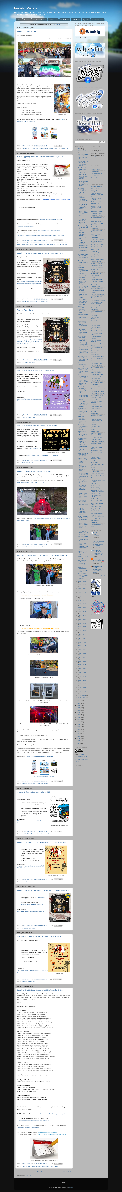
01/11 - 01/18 (82, 695)
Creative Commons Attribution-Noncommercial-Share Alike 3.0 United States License (81, 758)
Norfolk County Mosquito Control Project (96, 458)
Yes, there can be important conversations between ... (83, 250)
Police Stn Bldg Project (97, 473)
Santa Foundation (96, 486)
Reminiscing (96, 535)
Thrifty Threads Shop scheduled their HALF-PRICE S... (83, 177)
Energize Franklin (96, 261)
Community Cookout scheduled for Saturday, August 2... (82, 191)
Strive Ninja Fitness (96, 506)
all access (24, 148)
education (31, 148)
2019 (78, 715)
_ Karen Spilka (95, 180)
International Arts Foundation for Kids (96, 420)
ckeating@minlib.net (35, 448)
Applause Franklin (96, 201)
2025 (78, 700)
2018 (78, 717)
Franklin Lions (95, 354)
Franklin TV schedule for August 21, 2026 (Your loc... (82, 220)
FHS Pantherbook (96, 273)
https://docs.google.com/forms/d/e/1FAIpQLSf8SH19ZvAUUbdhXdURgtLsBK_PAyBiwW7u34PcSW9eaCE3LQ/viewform (29, 283)
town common (46, 1166)
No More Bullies (95, 455)
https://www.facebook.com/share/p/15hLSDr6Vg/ (42, 455)
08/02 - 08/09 (82, 585)
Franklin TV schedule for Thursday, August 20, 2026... (82, 309)
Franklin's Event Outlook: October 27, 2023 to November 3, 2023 (40, 990)
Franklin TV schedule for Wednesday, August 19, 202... (82, 389)
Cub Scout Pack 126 (97, 245)
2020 (78, 712)
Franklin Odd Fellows (97, 363)
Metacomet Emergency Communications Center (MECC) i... (83, 270)
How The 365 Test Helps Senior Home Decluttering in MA (98, 553)
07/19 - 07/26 (82, 592)
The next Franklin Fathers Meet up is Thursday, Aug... (83, 352)
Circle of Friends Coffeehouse (95, 234)
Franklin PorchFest (96, 365)
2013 (78, 729)
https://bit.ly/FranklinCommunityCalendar (51, 219)
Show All (103, 575)
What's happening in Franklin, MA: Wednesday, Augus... (83, 317)
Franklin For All (95, 325)
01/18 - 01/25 (82, 691)
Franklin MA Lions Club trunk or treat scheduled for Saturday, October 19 (43, 890)
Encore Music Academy (97, 259)
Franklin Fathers (95, 321)
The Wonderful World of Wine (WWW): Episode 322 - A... (82, 488)
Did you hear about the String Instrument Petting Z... (83, 282)
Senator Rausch (95, 169)
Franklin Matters (25, 8)
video (37, 546)
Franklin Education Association (96, 312)
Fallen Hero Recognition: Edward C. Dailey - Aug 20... (82, 235)
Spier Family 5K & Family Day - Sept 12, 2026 (83, 454)
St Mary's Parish (95, 499)
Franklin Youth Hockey (97, 393)
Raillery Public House (27, 244)
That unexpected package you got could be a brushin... (82, 206)
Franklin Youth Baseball (97, 389)
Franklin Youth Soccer (97, 395)
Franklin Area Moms (97, 288)
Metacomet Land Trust (97, 441)
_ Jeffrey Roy (95, 175)
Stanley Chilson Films (97, 501)
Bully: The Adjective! (97, 221)
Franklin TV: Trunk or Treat (26, 31)
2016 (78, 722)
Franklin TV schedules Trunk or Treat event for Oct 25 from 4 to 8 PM (42, 842)
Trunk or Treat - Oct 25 (25, 310)
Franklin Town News (97, 382)
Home (19, 20)
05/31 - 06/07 (82, 619)
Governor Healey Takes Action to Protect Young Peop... (83, 495)
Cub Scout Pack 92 (96, 247)
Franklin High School (27, 242)
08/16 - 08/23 (82, 151)
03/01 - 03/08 (82, 668)
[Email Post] (51, 145)
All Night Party (95, 191)
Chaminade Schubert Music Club (97, 224)
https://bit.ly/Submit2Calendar (26, 226)
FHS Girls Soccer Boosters (96, 270)
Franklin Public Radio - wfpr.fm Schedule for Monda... (83, 525)
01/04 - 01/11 (82, 697)
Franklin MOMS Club (97, 359)
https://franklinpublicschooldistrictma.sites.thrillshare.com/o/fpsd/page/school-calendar (41, 235)
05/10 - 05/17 (82, 630)
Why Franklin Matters (39, 20)
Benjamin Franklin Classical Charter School (96, 207)
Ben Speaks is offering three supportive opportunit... (82, 563)
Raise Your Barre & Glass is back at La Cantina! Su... (83, 518)
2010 (78, 736)
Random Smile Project (97, 476)
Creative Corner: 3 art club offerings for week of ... (83, 440)
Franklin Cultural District (98, 300)
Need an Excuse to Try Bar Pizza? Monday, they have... (83, 358)
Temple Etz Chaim (96, 511)
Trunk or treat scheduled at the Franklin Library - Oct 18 (37, 426)
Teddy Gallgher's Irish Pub (41, 244)
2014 (78, 726)
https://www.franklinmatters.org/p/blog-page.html (53, 1114)
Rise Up (93, 478)
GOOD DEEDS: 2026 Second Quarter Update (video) (83, 295)
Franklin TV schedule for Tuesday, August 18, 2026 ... (82, 468)
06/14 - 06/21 (82, 611)
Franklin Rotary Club (97, 374)
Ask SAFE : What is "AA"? (83, 557)
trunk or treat (64, 148)
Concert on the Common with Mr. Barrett (97, 570)
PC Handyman (95, 471)
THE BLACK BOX (54, 244)
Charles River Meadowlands (95, 227)
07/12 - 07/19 (82, 596)
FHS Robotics (95, 275)
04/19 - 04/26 (82, 642)
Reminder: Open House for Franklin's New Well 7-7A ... (83, 338)
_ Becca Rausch (95, 171)
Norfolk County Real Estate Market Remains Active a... (83, 503)
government (53, 148)
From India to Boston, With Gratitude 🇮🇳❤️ (98, 561)
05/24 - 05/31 (82, 623)
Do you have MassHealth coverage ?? (82, 364)
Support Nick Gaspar (97, 509)
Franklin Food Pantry (97, 323)
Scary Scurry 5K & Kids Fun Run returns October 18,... (83, 370)
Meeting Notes (53, 20)
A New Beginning (98, 559)
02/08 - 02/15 (82, 680)
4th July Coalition (96, 188)
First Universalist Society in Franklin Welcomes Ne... (83, 243)
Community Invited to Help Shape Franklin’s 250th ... (83, 256)
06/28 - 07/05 (82, 604)
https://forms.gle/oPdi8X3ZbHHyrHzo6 (28, 1127)
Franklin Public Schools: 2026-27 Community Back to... (83, 404)
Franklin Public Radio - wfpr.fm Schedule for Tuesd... (83, 460)
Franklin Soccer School (97, 380)
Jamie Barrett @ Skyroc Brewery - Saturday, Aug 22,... (83, 345)
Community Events (97, 20)
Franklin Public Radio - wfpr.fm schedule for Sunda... (83, 576)
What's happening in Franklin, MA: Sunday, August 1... (83, 539)
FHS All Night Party (96, 263)
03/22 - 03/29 (82, 657)
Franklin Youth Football (97, 391)
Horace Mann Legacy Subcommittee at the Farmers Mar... (83, 411)
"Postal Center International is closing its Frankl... (83, 263)
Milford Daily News (96, 450)
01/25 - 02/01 (82, 687)
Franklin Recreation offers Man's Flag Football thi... (82, 331)
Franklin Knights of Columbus (96, 348)
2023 (78, 705)
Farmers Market (30, 1166)
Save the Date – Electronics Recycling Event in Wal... (83, 434)
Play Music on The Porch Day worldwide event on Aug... (83, 183)
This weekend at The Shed (82, 276)
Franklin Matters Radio (97, 356)
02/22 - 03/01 (82, 672)
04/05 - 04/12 (82, 649)
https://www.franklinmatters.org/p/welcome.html (40, 756)
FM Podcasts (76, 20)
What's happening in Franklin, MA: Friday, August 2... (83, 157)
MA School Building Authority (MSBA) (96, 434)
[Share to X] (58, 146)
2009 (78, 738)
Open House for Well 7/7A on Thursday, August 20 (82, 170)
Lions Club (37, 301)
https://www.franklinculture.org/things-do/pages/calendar (34, 1120)
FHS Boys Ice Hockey (97, 267)
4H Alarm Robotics (96, 186)
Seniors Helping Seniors (98, 488)
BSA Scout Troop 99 (97, 215)
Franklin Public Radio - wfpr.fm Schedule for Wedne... (83, 382)
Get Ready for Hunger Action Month (82, 481)
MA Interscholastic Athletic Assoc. (96, 430)
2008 (78, 741)
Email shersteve (95, 157)
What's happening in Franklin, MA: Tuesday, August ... (83, 397)
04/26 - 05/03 (82, 638)
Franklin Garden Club (97, 331)
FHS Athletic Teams (96, 265)
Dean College (95, 249)
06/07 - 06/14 (82, 615)
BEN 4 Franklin (95, 204)
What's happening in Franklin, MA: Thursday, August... (83, 228)
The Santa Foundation (97, 513)
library (54, 242)
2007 (78, 743)
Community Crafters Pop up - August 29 (83, 376)
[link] (32, 904)
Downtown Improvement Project (97, 252)
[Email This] (55, 146)
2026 (78, 149)
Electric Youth (95, 257)
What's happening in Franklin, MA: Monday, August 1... (83, 475)
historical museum (39, 242)
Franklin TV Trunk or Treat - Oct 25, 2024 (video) (34, 471)
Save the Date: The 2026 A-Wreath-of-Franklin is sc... (83, 323)
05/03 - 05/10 (82, 634)
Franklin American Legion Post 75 (96, 285)
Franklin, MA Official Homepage (96, 398)
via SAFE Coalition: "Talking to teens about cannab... (82, 511)
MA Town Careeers (96, 437)
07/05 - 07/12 (82, 600)
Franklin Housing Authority (96, 341)
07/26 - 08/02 (82, 588)
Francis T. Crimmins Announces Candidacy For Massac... (83, 199)
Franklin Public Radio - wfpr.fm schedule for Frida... (83, 213)
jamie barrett (48, 242)
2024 (78, 703)
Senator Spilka (95, 178)
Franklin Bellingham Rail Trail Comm (96, 297)
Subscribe (27, 20)
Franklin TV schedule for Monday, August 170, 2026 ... (83, 532)
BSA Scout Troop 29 (97, 213)
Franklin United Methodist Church (31, 834)
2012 (78, 731)
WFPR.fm (42, 546)
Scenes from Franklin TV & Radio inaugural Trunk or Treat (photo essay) (43, 555)
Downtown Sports (96, 255)
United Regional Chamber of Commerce (97, 516)
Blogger (71, 1187)
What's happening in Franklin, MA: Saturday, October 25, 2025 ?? (40, 157)
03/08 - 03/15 (82, 665)
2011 (78, 733)
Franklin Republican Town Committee (96, 371)
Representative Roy (96, 173)
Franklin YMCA (95, 387)
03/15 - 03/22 (82, 661)
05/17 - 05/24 (82, 627)
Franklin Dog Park (96, 306)
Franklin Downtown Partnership (96, 308)
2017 (78, 719)
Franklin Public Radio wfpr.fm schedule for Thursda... (82, 302)
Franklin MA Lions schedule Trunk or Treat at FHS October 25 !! (40, 253)
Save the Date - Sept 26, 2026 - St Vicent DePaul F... (83, 427)
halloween (38, 1166)
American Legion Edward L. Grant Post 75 (97, 194)
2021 (78, 710)
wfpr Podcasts (64, 20)
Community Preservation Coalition (97, 238)
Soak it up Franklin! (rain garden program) (97, 490)
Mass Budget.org (96, 439)
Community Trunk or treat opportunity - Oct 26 (33, 792)
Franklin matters (38, 148)
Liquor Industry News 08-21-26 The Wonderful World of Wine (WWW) (98, 544)
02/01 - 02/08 (82, 684)
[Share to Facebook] (60, 146)
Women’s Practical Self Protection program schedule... (83, 288)
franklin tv (47, 148)
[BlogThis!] (56, 146)
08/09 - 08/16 (82, 581)
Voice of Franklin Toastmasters (96, 519)
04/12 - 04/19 (82, 646)
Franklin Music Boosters (98, 361)
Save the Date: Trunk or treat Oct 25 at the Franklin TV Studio (39, 936)
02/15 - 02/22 (82, 676)
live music (60, 242)
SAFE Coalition (95, 483)
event (23, 1166)
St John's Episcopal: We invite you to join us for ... (83, 569)
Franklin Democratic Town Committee (97, 302)
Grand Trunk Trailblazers (94, 412)
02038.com (96, 550)
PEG (59, 148)
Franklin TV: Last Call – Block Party (82, 553)
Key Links (86, 20)
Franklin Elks (94, 315)
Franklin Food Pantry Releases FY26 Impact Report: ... (83, 546)
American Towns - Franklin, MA (96, 199)
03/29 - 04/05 (82, 653)
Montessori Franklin (96, 453)
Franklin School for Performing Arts (96, 377)
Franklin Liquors (98, 540)
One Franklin (95, 462)
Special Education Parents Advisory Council (96, 495)
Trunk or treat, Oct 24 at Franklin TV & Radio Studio (35, 371)
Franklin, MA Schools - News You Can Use (97, 405)
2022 (78, 708)
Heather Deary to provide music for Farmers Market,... (83, 163)
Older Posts (66, 1171)
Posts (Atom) (28, 1175)
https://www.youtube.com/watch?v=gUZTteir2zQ (30, 482)
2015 (78, 724)
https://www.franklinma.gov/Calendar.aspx (49, 230)
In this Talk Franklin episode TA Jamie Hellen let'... (82, 419)
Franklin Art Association (97, 294)
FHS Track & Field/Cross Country (96, 278)
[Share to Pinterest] (61, 146)
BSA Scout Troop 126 (97, 211)
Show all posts (56, 24)
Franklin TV (94, 384)
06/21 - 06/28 (82, 608)
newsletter (31, 783)
